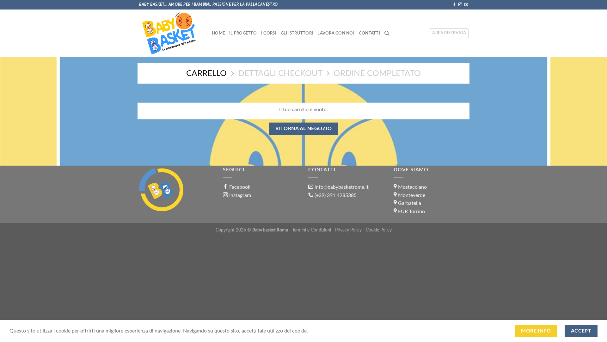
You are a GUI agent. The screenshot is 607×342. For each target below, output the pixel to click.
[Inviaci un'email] (466, 5)
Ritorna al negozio (303, 128)
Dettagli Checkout (280, 73)
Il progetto (243, 33)
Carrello (206, 73)
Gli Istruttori (297, 33)
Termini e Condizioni (311, 230)
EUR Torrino (411, 211)
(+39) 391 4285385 (336, 195)
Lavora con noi (335, 33)
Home (218, 33)
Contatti (369, 33)
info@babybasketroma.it (342, 187)
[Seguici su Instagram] (460, 5)
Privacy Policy (348, 230)
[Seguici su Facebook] (454, 5)
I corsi (268, 33)
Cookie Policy (379, 230)
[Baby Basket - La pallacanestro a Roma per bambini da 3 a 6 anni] (169, 33)
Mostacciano (412, 187)
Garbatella (409, 203)
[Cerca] (386, 33)
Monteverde (411, 195)
